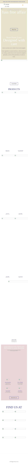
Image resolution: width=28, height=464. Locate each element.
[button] (14, 29)
